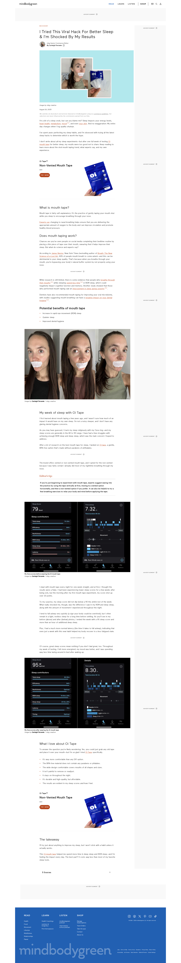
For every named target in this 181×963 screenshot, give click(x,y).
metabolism (56, 124)
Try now (45, 175)
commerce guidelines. (101, 114)
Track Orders (81, 926)
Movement (27, 927)
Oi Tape (88, 752)
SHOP (143, 4)
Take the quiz (81, 929)
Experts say (44, 222)
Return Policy (152, 949)
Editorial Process (143, 952)
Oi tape (103, 445)
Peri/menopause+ (48, 929)
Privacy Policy (145, 949)
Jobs (118, 949)
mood (64, 124)
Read (27, 915)
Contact (79, 932)
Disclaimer (138, 949)
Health (26, 921)
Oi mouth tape (50, 854)
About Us (80, 935)
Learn (45, 915)
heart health (44, 124)
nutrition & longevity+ (45, 925)
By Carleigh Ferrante (54, 45)
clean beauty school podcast (64, 926)
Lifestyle (27, 930)
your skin (83, 124)
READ (111, 4)
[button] (64, 45)
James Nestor (57, 253)
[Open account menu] (160, 4)
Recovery (43, 26)
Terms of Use (131, 949)
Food (26, 924)
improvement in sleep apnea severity (88, 289)
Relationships (28, 936)
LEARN (121, 4)
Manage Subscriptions (81, 922)
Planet (26, 939)
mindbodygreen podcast (64, 922)
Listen (63, 915)
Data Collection (134, 952)
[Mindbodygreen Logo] (28, 4)
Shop (80, 915)
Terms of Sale (124, 949)
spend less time (73, 283)
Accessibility (120, 952)
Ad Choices (127, 952)
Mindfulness (28, 933)
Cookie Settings (151, 952)
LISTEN (131, 4)
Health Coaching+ (48, 921)
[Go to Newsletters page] (152, 4)
